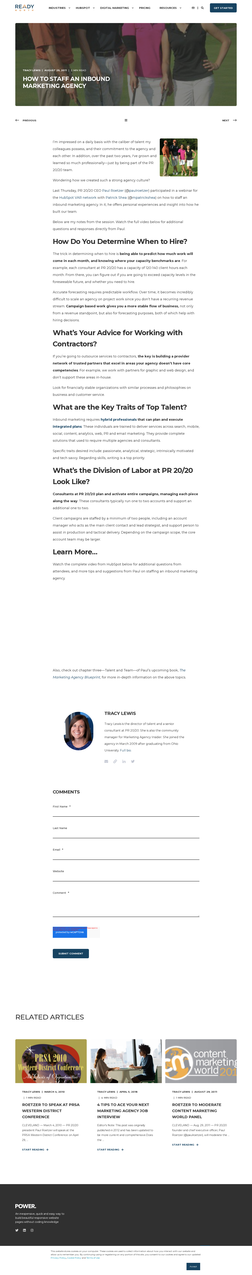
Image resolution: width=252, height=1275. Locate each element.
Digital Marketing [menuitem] (114, 8)
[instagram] (31, 1230)
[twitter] (18, 1230)
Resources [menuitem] (168, 8)
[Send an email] (107, 761)
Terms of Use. (93, 1257)
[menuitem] (69, 8)
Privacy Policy (58, 1257)
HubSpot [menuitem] (83, 8)
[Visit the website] (115, 761)
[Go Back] (126, 120)
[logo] (25, 1205)
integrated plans (67, 427)
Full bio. (126, 750)
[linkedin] (24, 1230)
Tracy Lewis (31, 70)
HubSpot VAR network (77, 198)
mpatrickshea (143, 198)
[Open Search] (202, 7)
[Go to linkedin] (124, 761)
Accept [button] (193, 1266)
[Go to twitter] (131, 761)
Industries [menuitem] (57, 8)
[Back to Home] (24, 8)
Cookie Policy (74, 1257)
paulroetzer (138, 191)
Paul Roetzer (113, 191)
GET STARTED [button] (223, 7)
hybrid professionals (119, 420)
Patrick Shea (116, 198)
